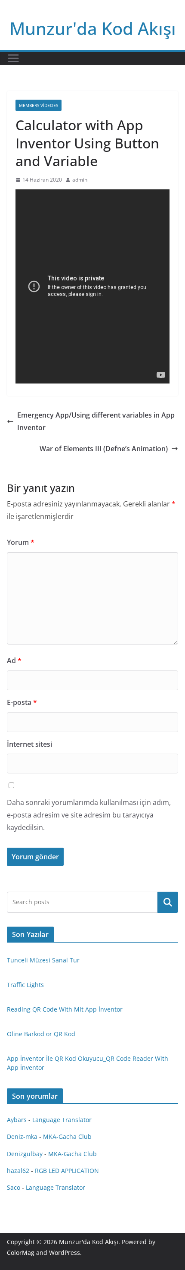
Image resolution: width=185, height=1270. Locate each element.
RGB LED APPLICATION (67, 1170)
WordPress (64, 1252)
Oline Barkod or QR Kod (41, 1034)
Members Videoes (38, 105)
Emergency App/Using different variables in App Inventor (96, 421)
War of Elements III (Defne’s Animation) (104, 448)
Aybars (17, 1120)
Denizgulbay (25, 1154)
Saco (13, 1187)
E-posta (22, 702)
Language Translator (62, 1120)
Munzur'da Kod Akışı (92, 28)
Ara (168, 902)
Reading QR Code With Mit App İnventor (65, 1009)
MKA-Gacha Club (67, 1136)
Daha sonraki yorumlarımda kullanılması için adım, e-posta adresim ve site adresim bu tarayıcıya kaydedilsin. (89, 815)
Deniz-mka (22, 1136)
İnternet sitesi (29, 744)
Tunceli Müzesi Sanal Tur (43, 960)
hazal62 (18, 1170)
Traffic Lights (25, 985)
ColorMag (20, 1252)
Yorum (20, 542)
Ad (14, 660)
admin (79, 179)
